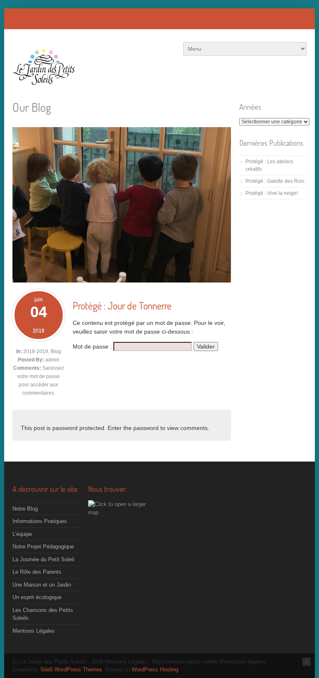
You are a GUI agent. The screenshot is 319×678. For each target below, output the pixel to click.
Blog (56, 351)
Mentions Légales (33, 631)
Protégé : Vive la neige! (271, 193)
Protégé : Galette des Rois (274, 181)
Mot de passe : (93, 346)
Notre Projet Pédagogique (43, 546)
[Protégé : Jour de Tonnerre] (121, 280)
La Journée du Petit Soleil (43, 559)
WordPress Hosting (155, 669)
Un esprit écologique (36, 597)
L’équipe (22, 534)
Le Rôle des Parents (36, 572)
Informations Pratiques (39, 521)
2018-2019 (35, 351)
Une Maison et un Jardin (41, 585)
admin (52, 360)
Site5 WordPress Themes (71, 669)
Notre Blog (25, 509)
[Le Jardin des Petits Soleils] (43, 80)
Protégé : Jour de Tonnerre (122, 305)
